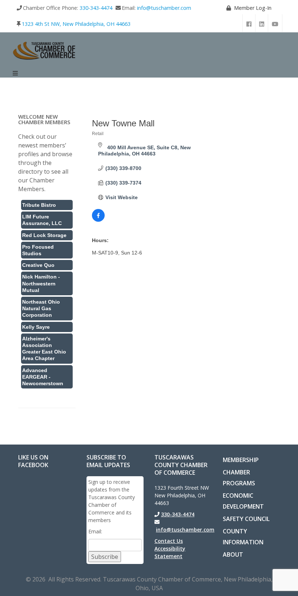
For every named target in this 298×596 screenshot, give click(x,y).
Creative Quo (38, 265)
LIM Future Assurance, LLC (42, 220)
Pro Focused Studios (38, 250)
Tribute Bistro (39, 205)
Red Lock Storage (44, 235)
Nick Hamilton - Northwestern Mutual (41, 283)
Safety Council (246, 519)
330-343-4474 (96, 7)
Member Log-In (252, 7)
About (233, 554)
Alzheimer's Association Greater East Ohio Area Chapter (44, 349)
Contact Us (168, 540)
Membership (241, 460)
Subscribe (104, 557)
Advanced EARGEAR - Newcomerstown (42, 376)
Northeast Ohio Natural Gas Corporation (41, 308)
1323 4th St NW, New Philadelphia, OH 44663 (76, 23)
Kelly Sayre (36, 327)
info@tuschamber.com (164, 7)
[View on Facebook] (98, 220)
